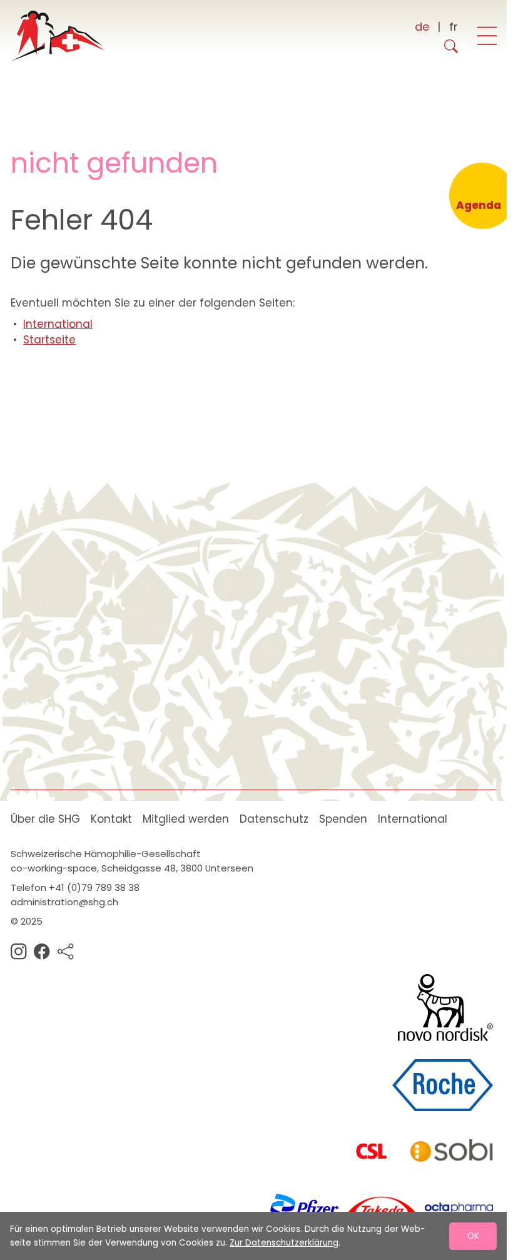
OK (473, 1236)
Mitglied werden (186, 818)
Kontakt (111, 818)
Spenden (343, 818)
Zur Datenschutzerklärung (284, 1243)
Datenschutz (274, 818)
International (58, 324)
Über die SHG (45, 818)
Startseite (49, 339)
